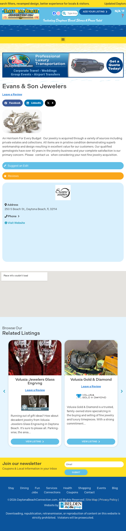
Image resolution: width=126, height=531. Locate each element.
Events (101, 488)
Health (67, 488)
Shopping (84, 488)
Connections (52, 492)
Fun (37, 488)
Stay (11, 488)
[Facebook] (54, 13)
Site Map (91, 499)
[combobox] (70, 13)
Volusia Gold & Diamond (91, 379)
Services (51, 488)
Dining (24, 488)
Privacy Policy (108, 499)
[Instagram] (58, 13)
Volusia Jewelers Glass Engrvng (35, 381)
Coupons (72, 492)
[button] (63, 39)
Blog (115, 488)
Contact (89, 492)
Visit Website (16, 222)
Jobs (35, 492)
